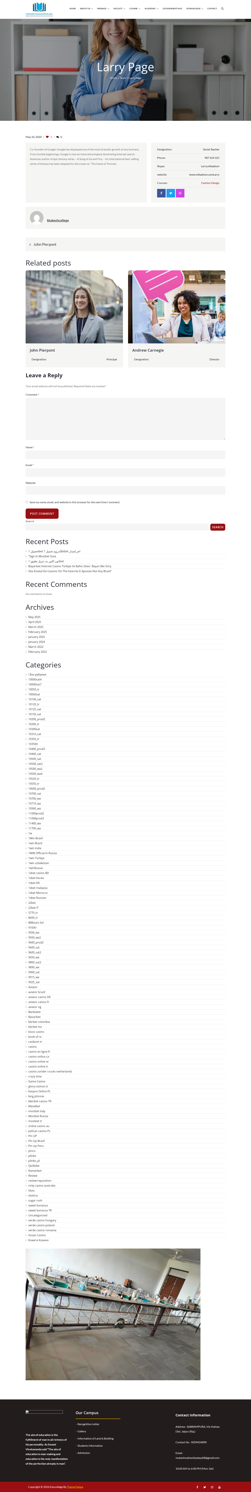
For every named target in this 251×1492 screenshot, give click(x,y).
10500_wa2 (35, 769)
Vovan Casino (37, 1235)
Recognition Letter (88, 1424)
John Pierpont (42, 350)
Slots (31, 1190)
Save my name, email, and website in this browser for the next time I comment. (75, 502)
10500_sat (34, 759)
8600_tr (33, 917)
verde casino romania (42, 1230)
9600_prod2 (36, 942)
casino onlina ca (38, 1056)
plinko (32, 1156)
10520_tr (33, 779)
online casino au (38, 1126)
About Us (85, 8)
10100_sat (34, 699)
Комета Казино (38, 1240)
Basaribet (34, 1017)
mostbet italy (36, 1111)
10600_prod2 (36, 788)
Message (102, 8)
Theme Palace (75, 1486)
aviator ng (34, 1007)
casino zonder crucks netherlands (50, 1071)
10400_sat (34, 754)
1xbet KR (34, 883)
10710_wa (34, 803)
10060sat (34, 694)
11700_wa (34, 828)
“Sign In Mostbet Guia (42, 556)
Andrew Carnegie (148, 350)
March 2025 (35, 627)
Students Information (90, 1445)
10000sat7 (34, 684)
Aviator (33, 987)
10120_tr (33, 704)
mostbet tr (35, 1121)
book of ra (34, 1037)
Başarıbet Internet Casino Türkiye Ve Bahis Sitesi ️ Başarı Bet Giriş (69, 566)
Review (32, 1176)
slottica (33, 1195)
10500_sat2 (35, 764)
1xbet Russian (37, 898)
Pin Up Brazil (36, 1141)
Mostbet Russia (38, 1116)
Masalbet (34, 1106)
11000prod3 (36, 818)
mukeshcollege (58, 220)
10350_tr (33, 739)
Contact (212, 8)
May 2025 (34, 617)
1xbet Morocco (38, 893)
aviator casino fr (38, 1002)
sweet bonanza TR (40, 1210)
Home (72, 8)
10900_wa (34, 808)
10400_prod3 (36, 749)
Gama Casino (36, 1081)
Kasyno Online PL (39, 1091)
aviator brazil (36, 992)
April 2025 (34, 622)
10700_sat (34, 793)
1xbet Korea (36, 878)
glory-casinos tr (38, 1086)
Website (31, 482)
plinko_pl (34, 1161)
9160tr (32, 927)
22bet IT (33, 908)
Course (133, 8)
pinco (32, 1151)
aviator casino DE (39, 997)
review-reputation (39, 1180)
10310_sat (34, 734)
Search (30, 521)
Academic (150, 8)
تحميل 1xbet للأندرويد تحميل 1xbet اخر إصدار (54, 551)
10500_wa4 (35, 774)
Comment (32, 394)
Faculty (118, 8)
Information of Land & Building (96, 1438)
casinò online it (38, 1066)
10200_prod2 (36, 719)
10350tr (33, 744)
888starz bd (36, 922)
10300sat (34, 729)
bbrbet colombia (39, 1022)
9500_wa (33, 932)
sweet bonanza (38, 1205)
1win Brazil (35, 843)
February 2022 (37, 652)
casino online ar (38, 1061)
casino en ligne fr (39, 1051)
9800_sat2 (34, 962)
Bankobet (34, 1012)
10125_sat (34, 709)
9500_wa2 (34, 937)
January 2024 (36, 642)
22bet (32, 903)
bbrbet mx (35, 1027)
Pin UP (32, 1136)
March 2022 (35, 647)
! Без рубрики (37, 674)
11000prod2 (36, 813)
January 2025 (36, 637)
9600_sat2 (34, 952)
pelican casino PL (39, 1131)
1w (30, 833)
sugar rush (35, 1200)
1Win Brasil (35, 838)
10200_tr (33, 724)
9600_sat (34, 947)
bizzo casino (36, 1032)
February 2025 (37, 632)
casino (32, 1047)
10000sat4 (34, 679)
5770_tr (33, 913)
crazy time (35, 1076)
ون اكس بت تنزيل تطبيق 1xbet (46, 561)
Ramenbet (35, 1171)
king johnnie (36, 1096)
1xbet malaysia (37, 888)
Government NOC (172, 8)
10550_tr (33, 784)
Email (30, 465)
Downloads (193, 8)
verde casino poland (41, 1225)
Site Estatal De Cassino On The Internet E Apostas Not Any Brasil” (70, 571)
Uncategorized (37, 1215)
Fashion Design (210, 182)
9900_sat (34, 972)
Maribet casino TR (39, 1101)
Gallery (82, 1431)
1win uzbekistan (38, 863)
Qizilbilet (33, 1166)
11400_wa (34, 823)
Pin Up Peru (36, 1146)
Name (30, 447)
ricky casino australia (41, 1185)
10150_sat (34, 714)
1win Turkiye (36, 858)
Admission (84, 1452)
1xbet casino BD (38, 873)
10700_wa (34, 798)
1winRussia (35, 868)
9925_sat (34, 982)
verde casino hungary (42, 1220)
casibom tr (35, 1042)
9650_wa (33, 957)
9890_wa (33, 967)
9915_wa (33, 977)
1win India (34, 848)
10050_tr (33, 689)
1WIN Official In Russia (42, 853)
